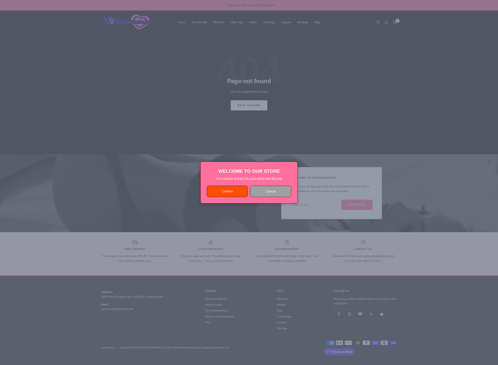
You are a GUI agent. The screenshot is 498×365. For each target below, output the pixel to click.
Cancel (271, 191)
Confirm (227, 191)
